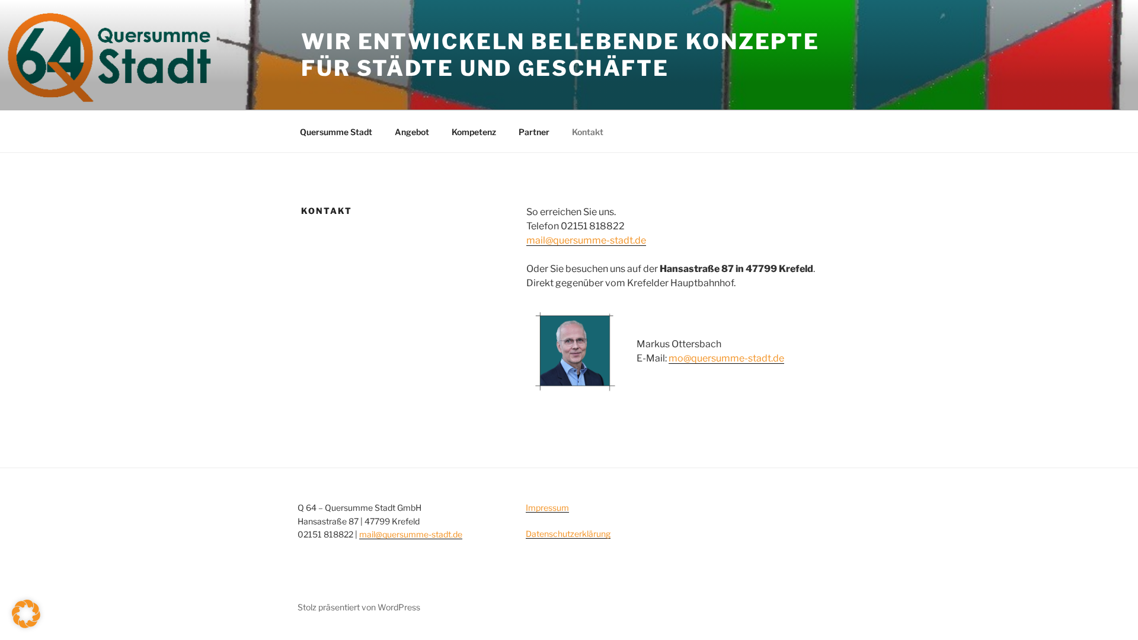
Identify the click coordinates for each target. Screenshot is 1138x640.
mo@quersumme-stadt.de (726, 358)
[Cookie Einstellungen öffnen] (26, 625)
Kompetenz (474, 132)
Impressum (547, 508)
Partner (534, 132)
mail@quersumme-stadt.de (586, 240)
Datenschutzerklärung (568, 534)
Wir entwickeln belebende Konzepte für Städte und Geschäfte (560, 54)
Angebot (412, 132)
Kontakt (587, 132)
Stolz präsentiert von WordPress (359, 607)
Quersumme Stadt (336, 132)
